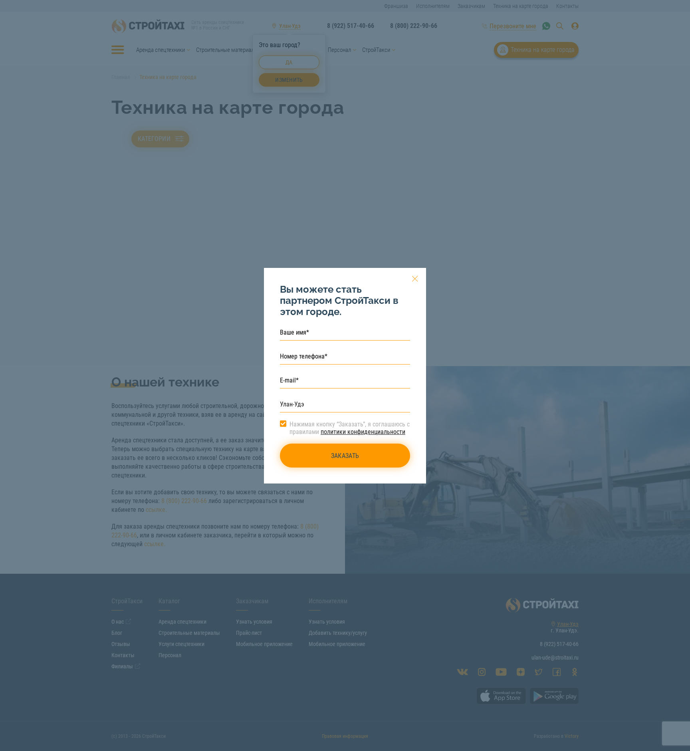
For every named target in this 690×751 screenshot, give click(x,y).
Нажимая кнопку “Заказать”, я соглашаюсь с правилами (349, 428)
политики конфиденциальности (363, 432)
